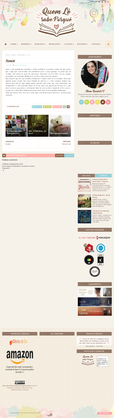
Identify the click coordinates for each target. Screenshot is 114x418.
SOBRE (13, 44)
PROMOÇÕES (54, 44)
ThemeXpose (6, 413)
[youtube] (102, 2)
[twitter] (99, 2)
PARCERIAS (81, 44)
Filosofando (21, 55)
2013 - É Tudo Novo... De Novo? (37, 132)
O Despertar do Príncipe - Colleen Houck (101, 212)
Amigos (13, 55)
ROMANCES (39, 44)
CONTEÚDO (103, 175)
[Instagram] (92, 102)
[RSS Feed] (97, 102)
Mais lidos (86, 175)
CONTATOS (95, 44)
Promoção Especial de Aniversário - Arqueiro (100, 180)
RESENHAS (25, 44)
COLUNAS (68, 44)
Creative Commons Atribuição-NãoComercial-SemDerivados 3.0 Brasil (22, 388)
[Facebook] (81, 102)
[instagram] (105, 2)
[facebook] (96, 2)
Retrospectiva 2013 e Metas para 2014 (14, 132)
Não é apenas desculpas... (59, 133)
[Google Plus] (86, 102)
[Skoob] (102, 102)
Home (7, 55)
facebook (69, 155)
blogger (59, 155)
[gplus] (108, 2)
